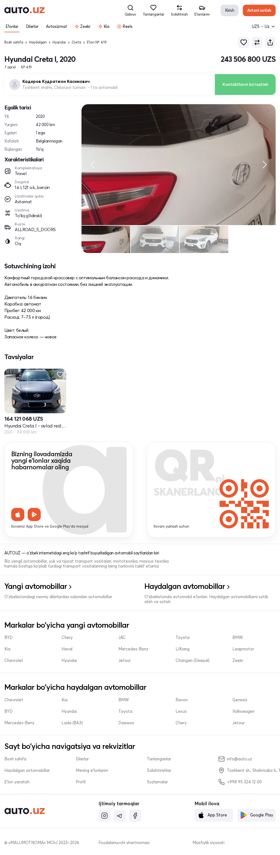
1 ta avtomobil (104, 87)
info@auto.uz (239, 758)
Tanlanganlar (159, 759)
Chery (67, 637)
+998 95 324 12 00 (244, 781)
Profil (81, 782)
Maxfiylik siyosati (208, 842)
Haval (67, 649)
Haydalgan (38, 42)
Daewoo (126, 722)
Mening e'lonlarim (92, 770)
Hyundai (59, 42)
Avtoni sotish (259, 10)
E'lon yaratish (17, 782)
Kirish (229, 10)
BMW (237, 637)
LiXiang (182, 649)
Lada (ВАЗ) (72, 722)
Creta (76, 42)
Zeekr (237, 660)
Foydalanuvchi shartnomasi (124, 842)
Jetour (124, 660)
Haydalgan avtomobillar (27, 770)
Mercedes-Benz (133, 649)
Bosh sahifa (13, 42)
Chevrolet (13, 660)
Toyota (182, 637)
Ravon (182, 699)
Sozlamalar (157, 782)
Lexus (181, 711)
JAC (122, 637)
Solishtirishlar (159, 770)
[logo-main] (24, 10)
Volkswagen (243, 711)
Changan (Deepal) (192, 660)
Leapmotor (243, 649)
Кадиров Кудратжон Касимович (56, 81)
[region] (178, 164)
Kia (7, 649)
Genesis (239, 699)
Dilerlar (82, 759)
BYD (8, 637)
